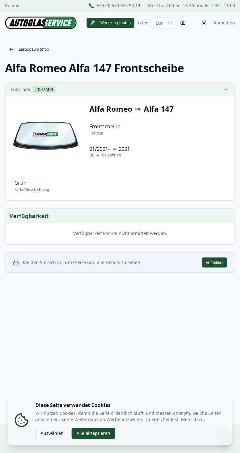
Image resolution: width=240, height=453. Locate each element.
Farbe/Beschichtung (31, 189)
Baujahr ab (111, 155)
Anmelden (224, 23)
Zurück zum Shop (34, 49)
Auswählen (52, 433)
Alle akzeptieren (93, 433)
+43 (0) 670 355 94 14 (118, 5)
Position (96, 133)
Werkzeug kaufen (115, 22)
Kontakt (13, 5)
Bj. (91, 155)
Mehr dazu (192, 419)
